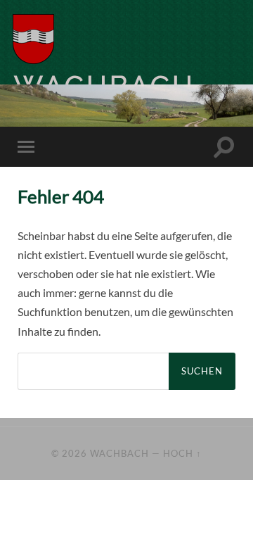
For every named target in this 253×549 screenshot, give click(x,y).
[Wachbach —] (65, 39)
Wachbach (119, 453)
